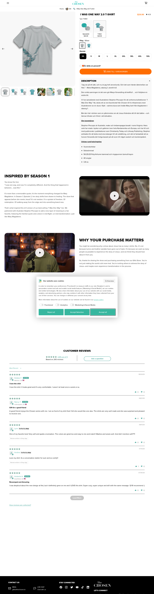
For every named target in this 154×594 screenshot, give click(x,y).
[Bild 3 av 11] (23, 92)
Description (88, 81)
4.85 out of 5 (63, 357)
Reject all (51, 312)
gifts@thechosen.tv (18, 589)
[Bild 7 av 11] (59, 92)
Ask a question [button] (97, 358)
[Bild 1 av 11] (5, 92)
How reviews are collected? (20, 505)
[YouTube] (77, 587)
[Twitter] (72, 587)
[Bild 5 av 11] (41, 92)
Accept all (103, 312)
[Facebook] (61, 587)
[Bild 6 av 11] (50, 92)
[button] (135, 392)
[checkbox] (46, 305)
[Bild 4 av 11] (32, 92)
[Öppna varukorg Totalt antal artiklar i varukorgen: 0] (146, 3)
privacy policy (98, 300)
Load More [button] (77, 498)
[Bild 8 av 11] (68, 92)
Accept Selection (77, 312)
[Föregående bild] (2, 49)
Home (62, 9)
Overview (110, 281)
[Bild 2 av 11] (14, 92)
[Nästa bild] (72, 49)
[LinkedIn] (88, 587)
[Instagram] (66, 587)
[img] (14, 374)
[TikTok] (82, 587)
